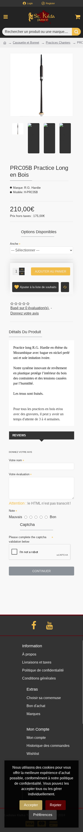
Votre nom (15, 460)
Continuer (41, 571)
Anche (14, 243)
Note (12, 510)
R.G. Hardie (32, 187)
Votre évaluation (19, 474)
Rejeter (55, 805)
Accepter (31, 805)
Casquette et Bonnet (26, 42)
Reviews (19, 435)
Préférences (42, 815)
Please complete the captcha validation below (27, 539)
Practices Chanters (58, 42)
